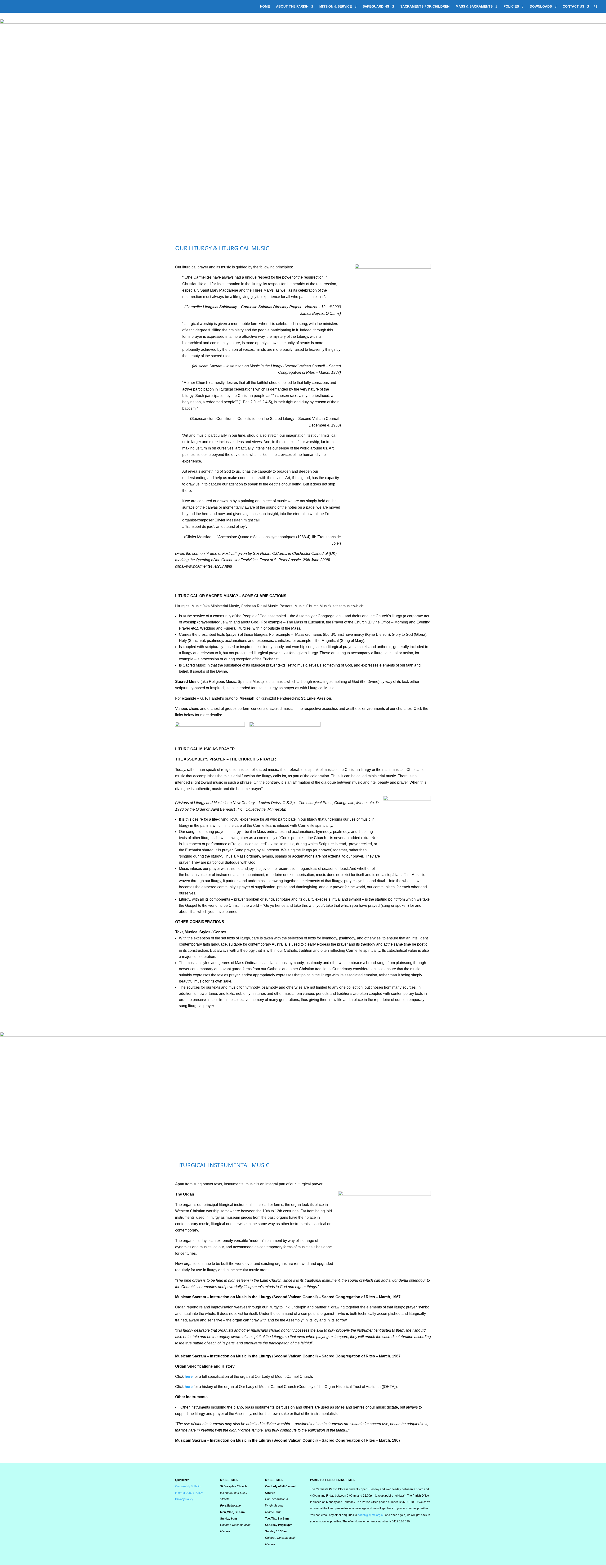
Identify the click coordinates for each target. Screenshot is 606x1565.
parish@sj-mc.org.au (371, 1515)
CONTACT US (573, 6)
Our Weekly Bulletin (188, 1486)
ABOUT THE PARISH (292, 6)
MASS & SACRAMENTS (474, 6)
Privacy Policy (184, 1499)
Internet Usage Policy (189, 1492)
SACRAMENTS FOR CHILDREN (425, 6)
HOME (265, 6)
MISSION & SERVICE (335, 6)
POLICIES (511, 6)
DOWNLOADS (541, 6)
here (189, 1376)
